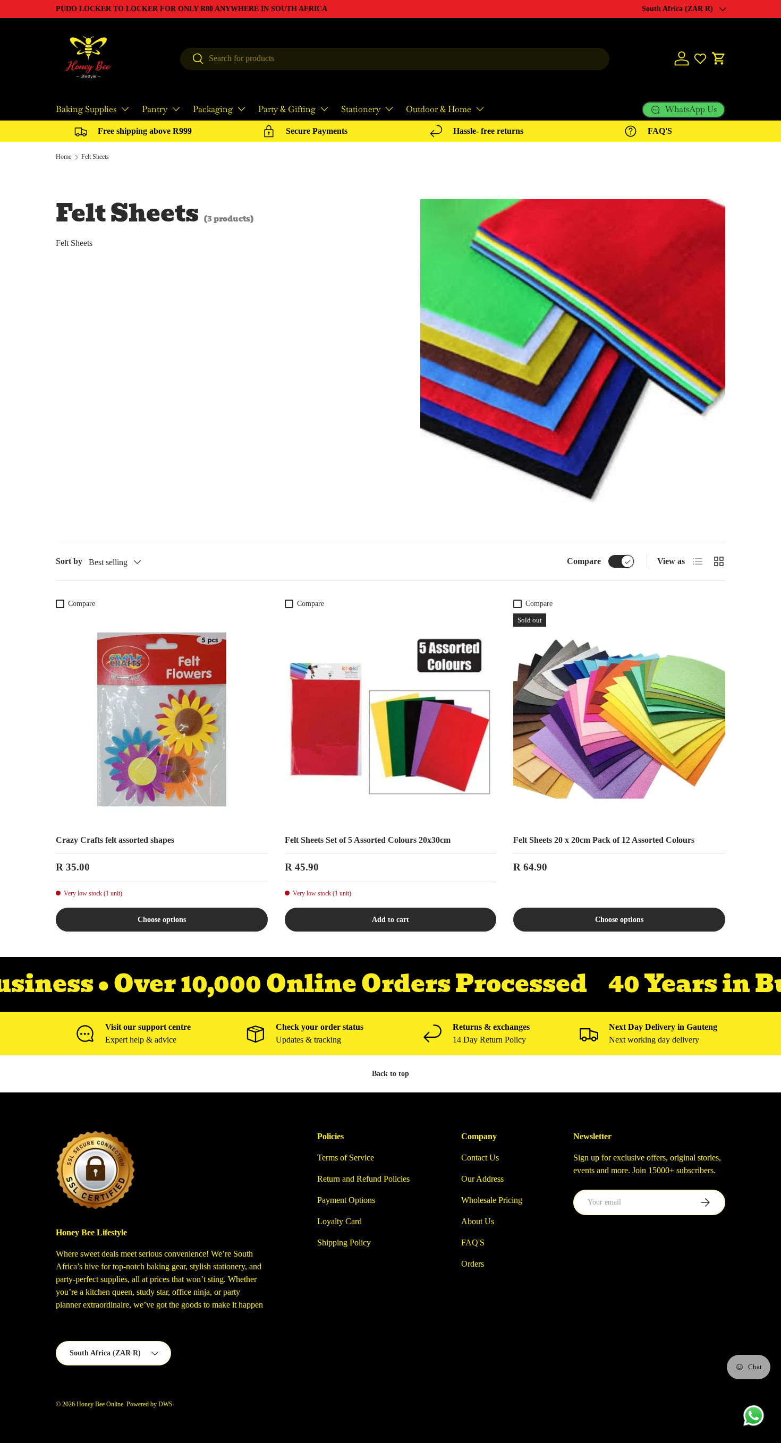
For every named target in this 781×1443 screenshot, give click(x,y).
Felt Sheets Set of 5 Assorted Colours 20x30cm (368, 839)
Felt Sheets (95, 156)
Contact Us (480, 1157)
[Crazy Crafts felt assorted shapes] (162, 719)
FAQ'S (473, 1242)
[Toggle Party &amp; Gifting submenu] (324, 109)
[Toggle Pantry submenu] (175, 109)
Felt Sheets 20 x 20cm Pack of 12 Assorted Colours (603, 839)
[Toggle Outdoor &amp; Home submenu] (479, 109)
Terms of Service (345, 1157)
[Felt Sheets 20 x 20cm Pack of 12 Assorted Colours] (619, 719)
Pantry (154, 109)
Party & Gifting (287, 109)
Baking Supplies (86, 109)
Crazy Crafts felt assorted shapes (115, 839)
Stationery (360, 109)
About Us (477, 1221)
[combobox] (394, 58)
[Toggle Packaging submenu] (241, 109)
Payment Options (346, 1200)
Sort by (69, 561)
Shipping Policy (344, 1242)
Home (63, 156)
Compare (584, 561)
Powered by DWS (149, 1404)
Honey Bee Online (100, 1404)
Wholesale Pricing (491, 1200)
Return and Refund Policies (363, 1178)
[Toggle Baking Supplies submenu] (124, 109)
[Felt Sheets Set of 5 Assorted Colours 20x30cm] (391, 719)
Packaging (213, 109)
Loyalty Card (339, 1221)
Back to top (390, 1073)
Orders (472, 1263)
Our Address (482, 1178)
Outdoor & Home (438, 109)
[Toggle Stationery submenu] (389, 109)
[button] (719, 58)
